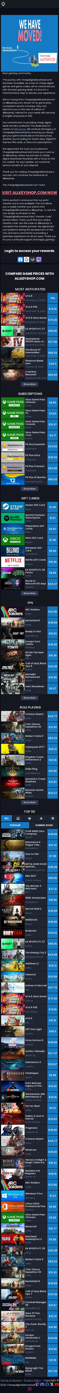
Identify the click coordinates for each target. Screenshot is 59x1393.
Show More (30, 384)
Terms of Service (10, 1380)
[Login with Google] (26, 259)
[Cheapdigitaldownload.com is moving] (29, 43)
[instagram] (29, 1389)
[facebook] (47, 1385)
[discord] (42, 1385)
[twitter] (52, 1385)
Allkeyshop (20, 129)
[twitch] (37, 1385)
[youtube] (56, 1385)
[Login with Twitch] (39, 259)
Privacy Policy (32, 1380)
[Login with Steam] (32, 259)
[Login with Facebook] (20, 259)
